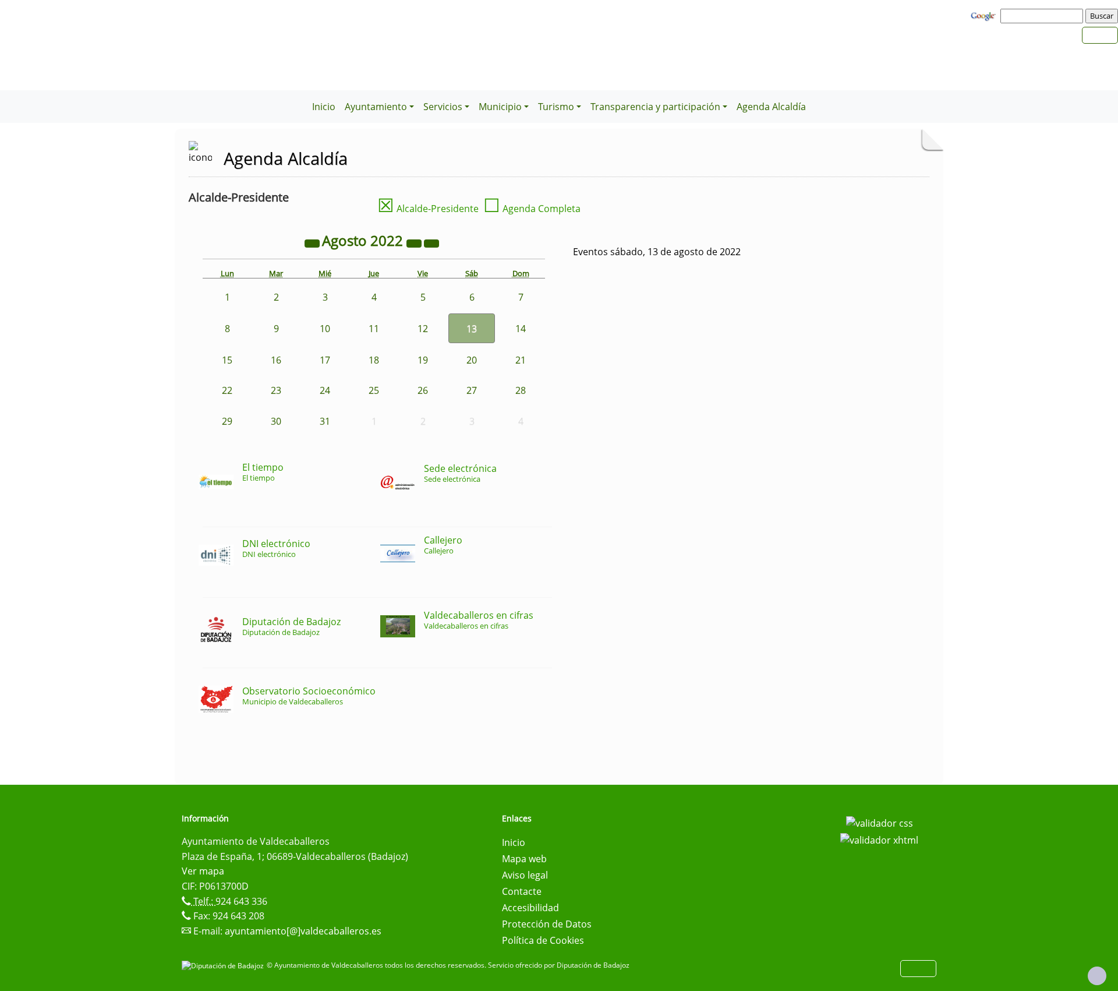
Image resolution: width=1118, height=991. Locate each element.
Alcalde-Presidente (428, 208)
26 (423, 390)
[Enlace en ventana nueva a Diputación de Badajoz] (224, 965)
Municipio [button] (500, 106)
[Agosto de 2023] (415, 242)
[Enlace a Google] (984, 15)
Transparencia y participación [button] (655, 106)
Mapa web (524, 858)
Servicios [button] (442, 106)
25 (374, 390)
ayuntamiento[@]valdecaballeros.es (303, 931)
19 (423, 360)
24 (325, 390)
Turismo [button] (556, 106)
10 (325, 328)
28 (520, 390)
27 (471, 390)
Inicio (323, 106)
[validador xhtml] (879, 839)
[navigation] (1043, 15)
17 (325, 360)
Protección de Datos (547, 924)
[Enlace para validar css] (879, 822)
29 (227, 421)
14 (520, 328)
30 (276, 421)
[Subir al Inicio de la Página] (1097, 976)
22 (227, 390)
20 (471, 360)
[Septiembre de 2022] (431, 242)
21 (520, 360)
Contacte (522, 891)
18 (374, 360)
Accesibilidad (530, 907)
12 (423, 328)
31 (325, 421)
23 (276, 390)
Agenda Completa (532, 208)
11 (374, 328)
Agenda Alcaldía (771, 106)
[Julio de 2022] (313, 242)
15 (227, 360)
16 (276, 360)
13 (471, 328)
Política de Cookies (543, 940)
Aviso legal (525, 875)
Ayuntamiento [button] (376, 106)
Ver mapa (203, 871)
